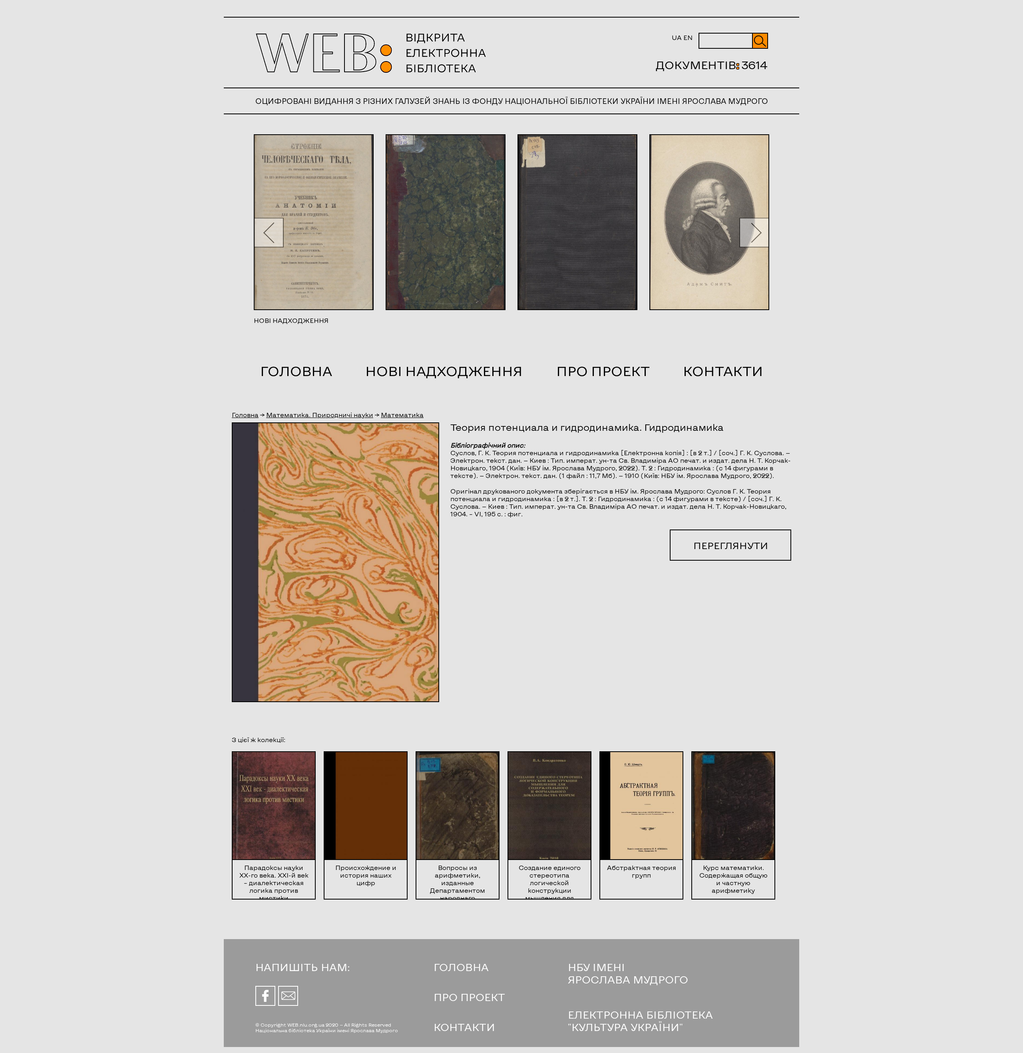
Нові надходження (444, 370)
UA (677, 37)
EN (688, 37)
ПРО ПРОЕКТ (469, 997)
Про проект (603, 370)
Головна (296, 370)
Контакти (723, 370)
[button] (269, 232)
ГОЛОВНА (461, 967)
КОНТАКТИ (464, 1027)
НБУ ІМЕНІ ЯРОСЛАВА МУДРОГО (628, 973)
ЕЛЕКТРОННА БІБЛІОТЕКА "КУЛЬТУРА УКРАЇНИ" (640, 1020)
